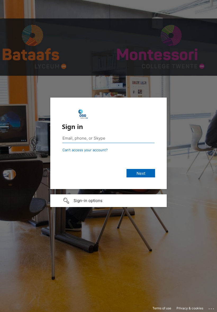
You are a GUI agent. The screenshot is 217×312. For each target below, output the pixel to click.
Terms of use (161, 308)
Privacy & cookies (190, 308)
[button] (108, 200)
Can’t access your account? (85, 150)
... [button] (212, 307)
